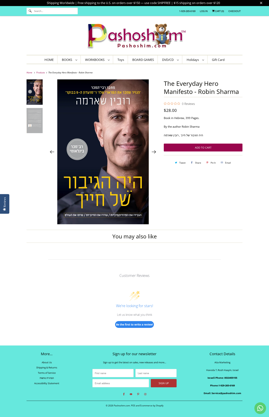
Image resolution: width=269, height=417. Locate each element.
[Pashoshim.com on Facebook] (124, 394)
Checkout (234, 11)
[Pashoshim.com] (134, 36)
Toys (120, 60)
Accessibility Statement (46, 383)
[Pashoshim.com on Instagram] (145, 394)
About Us (47, 362)
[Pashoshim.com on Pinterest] (138, 394)
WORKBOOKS (95, 60)
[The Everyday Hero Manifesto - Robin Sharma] (103, 151)
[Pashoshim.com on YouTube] (131, 394)
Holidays (193, 60)
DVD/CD (168, 60)
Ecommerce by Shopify (151, 405)
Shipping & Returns (46, 367)
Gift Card (218, 60)
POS (133, 405)
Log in (204, 11)
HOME (49, 60)
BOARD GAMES (143, 60)
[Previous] (52, 152)
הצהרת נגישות (47, 378)
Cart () (219, 11)
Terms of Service (47, 372)
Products (40, 72)
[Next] (154, 152)
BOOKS (68, 60)
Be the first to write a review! (134, 324)
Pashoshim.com (122, 405)
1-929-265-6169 (187, 11)
